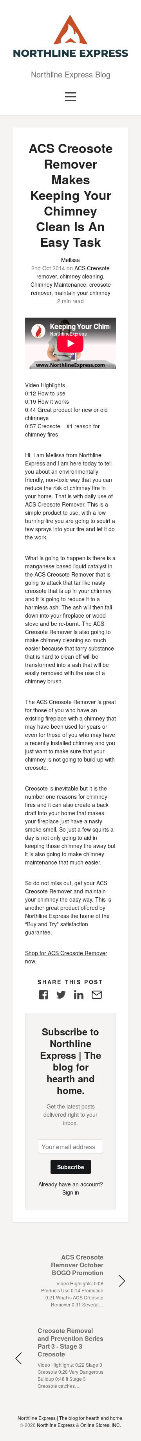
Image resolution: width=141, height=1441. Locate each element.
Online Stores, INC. (100, 1424)
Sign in (70, 1192)
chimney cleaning (81, 276)
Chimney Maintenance (58, 284)
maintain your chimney (82, 292)
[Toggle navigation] (70, 97)
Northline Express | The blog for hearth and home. (70, 1417)
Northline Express (56, 1424)
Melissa (70, 260)
